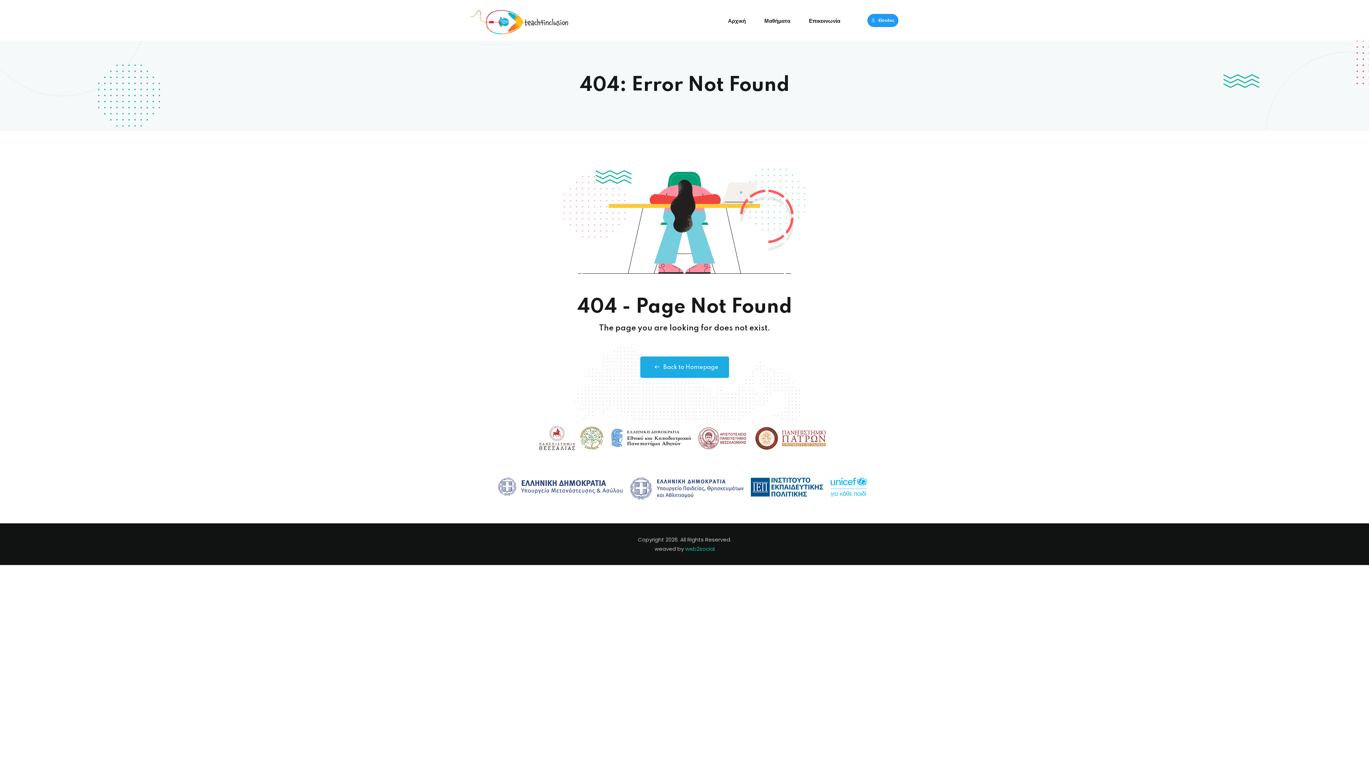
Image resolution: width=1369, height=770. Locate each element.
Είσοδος (886, 20)
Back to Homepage (690, 367)
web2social (700, 549)
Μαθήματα (777, 21)
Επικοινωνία (824, 21)
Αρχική (737, 21)
